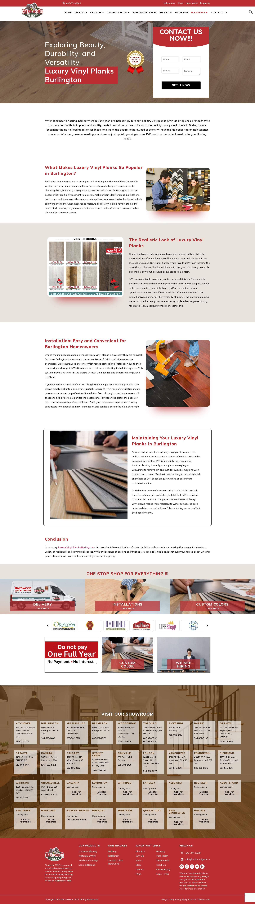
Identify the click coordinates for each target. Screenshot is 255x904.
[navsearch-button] (251, 12)
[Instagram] (187, 866)
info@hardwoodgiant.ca (197, 859)
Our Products (117, 12)
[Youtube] (197, 866)
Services (96, 12)
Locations (198, 12)
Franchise (181, 12)
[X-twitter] (192, 866)
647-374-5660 (193, 852)
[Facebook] (181, 866)
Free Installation (145, 12)
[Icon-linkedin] (202, 866)
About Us (81, 12)
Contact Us (219, 12)
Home (68, 12)
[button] (47, 625)
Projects (166, 12)
